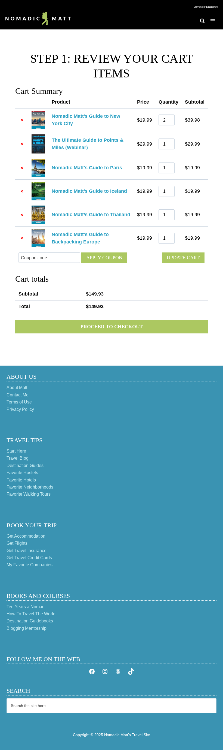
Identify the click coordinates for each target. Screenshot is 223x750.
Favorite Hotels (21, 480)
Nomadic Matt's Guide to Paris (87, 167)
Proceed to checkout (111, 326)
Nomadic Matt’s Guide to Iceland (89, 191)
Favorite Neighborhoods (30, 487)
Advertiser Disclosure (206, 6)
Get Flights (17, 543)
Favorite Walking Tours (29, 494)
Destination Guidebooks (30, 621)
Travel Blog (18, 458)
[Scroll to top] (209, 728)
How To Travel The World (31, 614)
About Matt (17, 387)
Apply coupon (104, 257)
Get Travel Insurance (27, 550)
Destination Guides (25, 465)
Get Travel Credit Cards (29, 557)
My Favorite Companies (29, 564)
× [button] (21, 120)
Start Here (16, 451)
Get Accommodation (26, 536)
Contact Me (18, 395)
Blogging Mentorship (27, 628)
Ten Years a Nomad (26, 606)
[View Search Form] (202, 21)
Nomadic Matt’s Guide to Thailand (91, 214)
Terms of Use (19, 402)
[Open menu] (212, 20)
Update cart (183, 257)
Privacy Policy (20, 409)
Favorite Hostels (22, 472)
